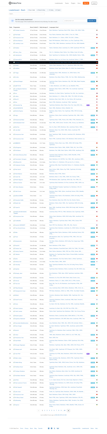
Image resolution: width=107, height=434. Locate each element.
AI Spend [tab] (58, 10)
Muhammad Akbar (19, 119)
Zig (65, 169)
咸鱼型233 (17, 143)
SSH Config (75, 143)
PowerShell (64, 165)
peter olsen (18, 391)
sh (61, 59)
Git (80, 179)
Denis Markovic (19, 40)
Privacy (26, 428)
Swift (77, 207)
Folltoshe (17, 254)
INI (50, 166)
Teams (67, 3)
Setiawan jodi (18, 349)
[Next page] (68, 410)
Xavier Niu (17, 176)
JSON (79, 30)
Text (71, 34)
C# (59, 159)
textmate (80, 138)
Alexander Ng (18, 105)
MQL (56, 165)
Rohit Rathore (18, 173)
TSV (70, 37)
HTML (68, 30)
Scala (56, 68)
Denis (16, 304)
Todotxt (51, 242)
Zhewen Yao (18, 248)
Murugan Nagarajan (20, 345)
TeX (50, 52)
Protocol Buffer (74, 254)
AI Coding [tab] (51, 10)
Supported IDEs (76, 428)
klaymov (17, 404)
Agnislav (17, 269)
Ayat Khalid (18, 340)
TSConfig (51, 83)
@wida (16, 65)
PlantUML (74, 154)
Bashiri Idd (17, 203)
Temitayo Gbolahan (20, 371)
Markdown (55, 30)
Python (72, 30)
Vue (75, 43)
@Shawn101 (18, 162)
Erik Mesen (18, 150)
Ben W (16, 99)
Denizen (59, 379)
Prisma (64, 119)
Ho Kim (17, 77)
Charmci (75, 225)
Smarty (74, 176)
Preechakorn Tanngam (20, 159)
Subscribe (91, 20)
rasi (69, 85)
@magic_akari (18, 273)
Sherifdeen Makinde (20, 375)
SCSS (74, 353)
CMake (76, 37)
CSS (76, 30)
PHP (53, 40)
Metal (74, 258)
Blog (35, 428)
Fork (50, 349)
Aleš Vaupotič (18, 387)
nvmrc (74, 366)
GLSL (79, 287)
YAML (57, 43)
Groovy (74, 122)
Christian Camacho (20, 30)
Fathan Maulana (19, 187)
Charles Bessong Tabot (21, 154)
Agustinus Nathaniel (20, 318)
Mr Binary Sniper (19, 397)
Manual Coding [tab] (41, 10)
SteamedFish (18, 59)
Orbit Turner (18, 191)
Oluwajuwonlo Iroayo (20, 291)
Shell (65, 30)
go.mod (70, 162)
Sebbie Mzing (18, 362)
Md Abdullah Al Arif (19, 122)
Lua (69, 40)
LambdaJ (17, 62)
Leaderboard (14, 10)
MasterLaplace (18, 315)
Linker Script (69, 379)
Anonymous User (19, 37)
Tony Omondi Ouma (20, 228)
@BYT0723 (18, 85)
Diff (72, 37)
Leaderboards (59, 3)
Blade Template (81, 81)
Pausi (16, 236)
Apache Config (53, 359)
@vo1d (17, 330)
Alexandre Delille (19, 200)
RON (65, 200)
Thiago (17, 72)
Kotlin (66, 371)
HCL (74, 134)
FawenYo (17, 207)
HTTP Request (68, 349)
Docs (79, 3)
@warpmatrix (18, 241)
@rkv (16, 258)
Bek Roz (17, 127)
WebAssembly (81, 77)
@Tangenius (18, 147)
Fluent (54, 404)
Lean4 (50, 258)
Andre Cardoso (19, 308)
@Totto (17, 380)
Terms (21, 428)
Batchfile (82, 165)
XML (66, 96)
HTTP (82, 345)
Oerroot (17, 280)
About (31, 428)
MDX (78, 105)
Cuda (75, 52)
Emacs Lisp (65, 59)
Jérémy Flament (19, 251)
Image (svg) (77, 241)
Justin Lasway (18, 311)
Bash (23, 10)
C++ (59, 37)
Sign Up (86, 3)
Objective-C (76, 379)
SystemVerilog (80, 68)
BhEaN (17, 295)
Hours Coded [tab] (32, 10)
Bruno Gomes (18, 182)
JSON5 (67, 147)
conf (61, 85)
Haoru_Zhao (18, 52)
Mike (16, 232)
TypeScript (61, 30)
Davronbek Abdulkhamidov (21, 323)
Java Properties (72, 283)
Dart (50, 127)
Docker (61, 122)
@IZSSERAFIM (19, 108)
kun (16, 93)
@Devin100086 (19, 195)
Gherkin (74, 200)
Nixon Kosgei (18, 326)
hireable (92, 47)
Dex (16, 102)
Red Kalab (17, 34)
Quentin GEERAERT (20, 225)
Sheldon (17, 47)
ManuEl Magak (19, 81)
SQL (67, 55)
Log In (94, 3)
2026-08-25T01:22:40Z (61, 415)
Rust (50, 34)
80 (64, 410)
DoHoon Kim (18, 261)
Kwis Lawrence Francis (21, 382)
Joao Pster (17, 353)
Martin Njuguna (19, 179)
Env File (68, 304)
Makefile (82, 43)
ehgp (16, 115)
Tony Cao (17, 283)
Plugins (73, 3)
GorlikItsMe (18, 220)
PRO (88, 105)
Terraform (66, 122)
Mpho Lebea (18, 358)
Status (92, 428)
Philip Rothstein (19, 288)
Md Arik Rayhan (19, 111)
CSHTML (62, 159)
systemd (78, 325)
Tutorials (40, 428)
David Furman (18, 299)
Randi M (17, 245)
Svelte (50, 391)
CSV (67, 138)
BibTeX (73, 315)
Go (73, 34)
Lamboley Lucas (19, 43)
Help (96, 428)
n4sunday (17, 264)
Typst (60, 68)
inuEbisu (17, 68)
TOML (82, 30)
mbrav (16, 334)
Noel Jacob (18, 169)
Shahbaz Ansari (19, 366)
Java (50, 62)
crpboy (16, 96)
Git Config (80, 52)
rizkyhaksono (18, 55)
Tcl (69, 68)
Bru (50, 204)
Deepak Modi (18, 277)
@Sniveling (18, 400)
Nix (70, 200)
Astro (71, 318)
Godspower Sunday (20, 165)
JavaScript (68, 43)
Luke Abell (17, 130)
